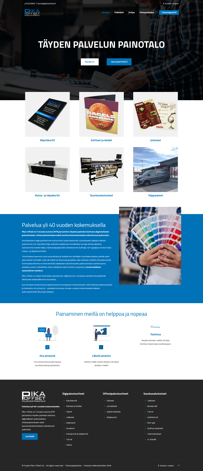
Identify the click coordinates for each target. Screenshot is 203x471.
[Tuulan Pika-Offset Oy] (32, 12)
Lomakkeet (112, 406)
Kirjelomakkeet (114, 411)
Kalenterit (70, 422)
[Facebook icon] (163, 3)
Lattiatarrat (152, 417)
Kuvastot (70, 428)
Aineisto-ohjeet (172, 3)
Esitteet (110, 400)
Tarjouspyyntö (169, 12)
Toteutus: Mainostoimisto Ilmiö (97, 465)
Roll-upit (151, 422)
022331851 (30, 3)
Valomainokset (154, 434)
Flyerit (69, 411)
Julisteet (70, 417)
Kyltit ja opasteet (155, 428)
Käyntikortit (71, 400)
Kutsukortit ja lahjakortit (77, 434)
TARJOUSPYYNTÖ (119, 62)
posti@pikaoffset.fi (47, 3)
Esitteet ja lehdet (74, 406)
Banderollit (152, 406)
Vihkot (69, 445)
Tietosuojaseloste (73, 465)
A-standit (151, 439)
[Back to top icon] (178, 465)
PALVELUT (90, 62)
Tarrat (69, 439)
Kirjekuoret (112, 417)
